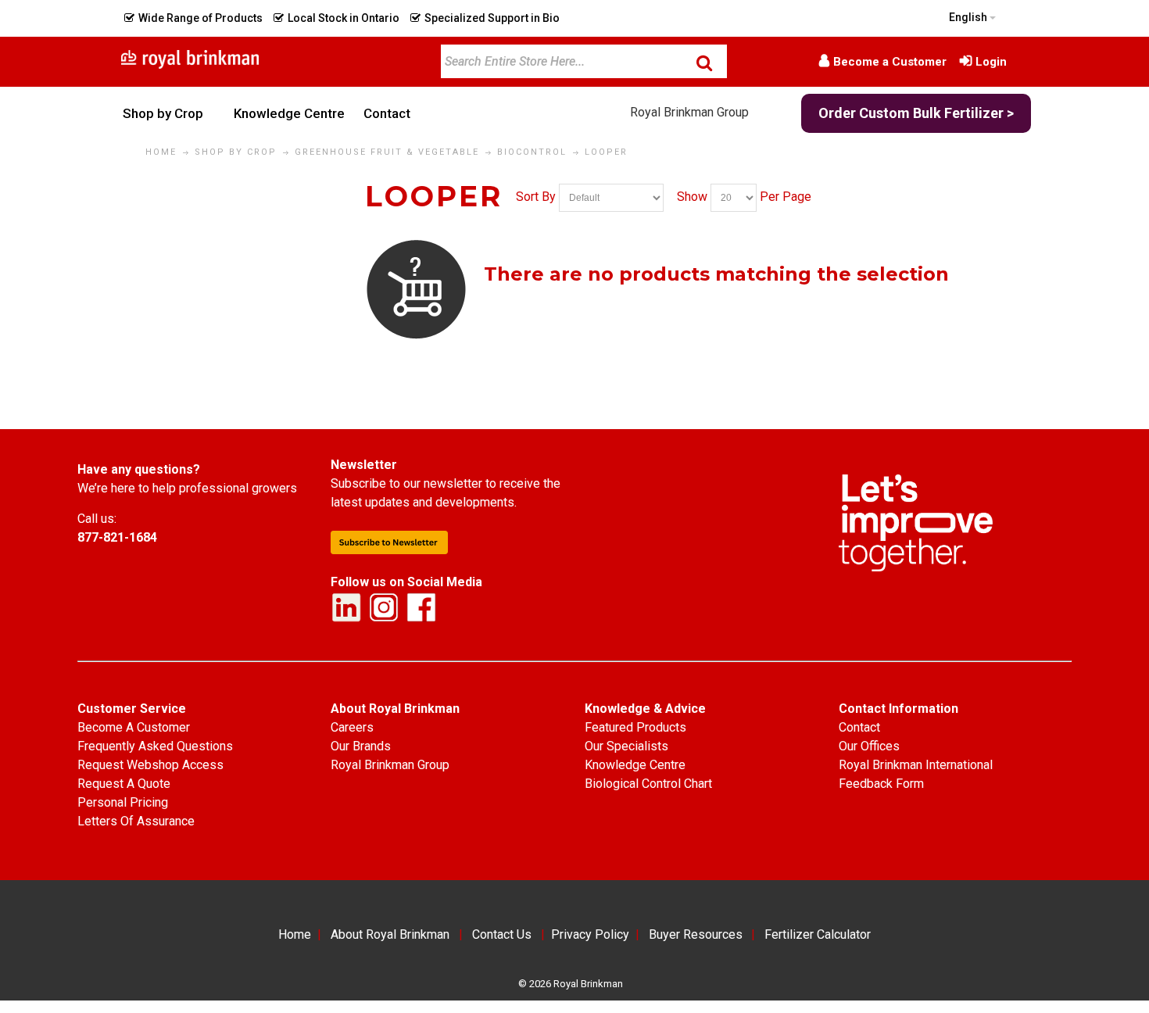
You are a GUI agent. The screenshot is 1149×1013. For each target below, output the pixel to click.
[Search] (704, 62)
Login (991, 62)
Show (692, 196)
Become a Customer (890, 62)
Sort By (536, 196)
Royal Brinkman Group (689, 112)
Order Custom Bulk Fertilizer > (916, 113)
